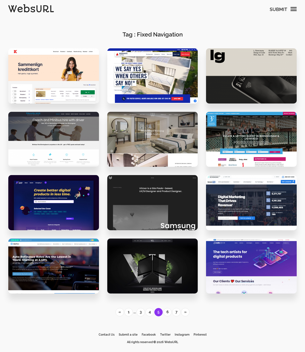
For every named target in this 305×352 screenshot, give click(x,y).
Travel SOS (53, 144)
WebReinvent (251, 271)
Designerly (56, 283)
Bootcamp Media (56, 157)
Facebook (149, 334)
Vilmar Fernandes (152, 207)
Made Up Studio (56, 220)
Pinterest (200, 334)
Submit (278, 9)
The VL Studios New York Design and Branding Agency (167, 271)
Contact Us (107, 334)
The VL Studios (155, 283)
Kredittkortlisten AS (54, 80)
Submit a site (128, 334)
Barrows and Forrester (251, 144)
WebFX (251, 207)
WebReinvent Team (254, 283)
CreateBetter (53, 207)
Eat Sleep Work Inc (155, 93)
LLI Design (152, 144)
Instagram (182, 334)
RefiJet (53, 271)
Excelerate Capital (152, 80)
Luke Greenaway (251, 80)
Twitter (165, 334)
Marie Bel (254, 157)
